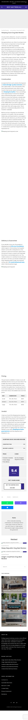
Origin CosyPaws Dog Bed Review (11, 558)
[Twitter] (13, 702)
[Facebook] (11, 702)
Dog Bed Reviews (5, 30)
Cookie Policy (4, 688)
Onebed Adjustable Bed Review (9, 664)
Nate (14, 518)
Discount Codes (5, 685)
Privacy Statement (6, 691)
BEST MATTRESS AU (14, 7)
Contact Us (4, 680)
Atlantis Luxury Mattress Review (9, 666)
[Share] (7, 502)
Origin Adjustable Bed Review (9, 662)
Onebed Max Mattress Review (9, 669)
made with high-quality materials (12, 85)
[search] (24, 567)
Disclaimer (4, 694)
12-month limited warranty (16, 262)
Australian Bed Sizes (6, 682)
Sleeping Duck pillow (10, 92)
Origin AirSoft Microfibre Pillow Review (11, 660)
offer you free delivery (17, 246)
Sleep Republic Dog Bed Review (13, 548)
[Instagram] (16, 702)
